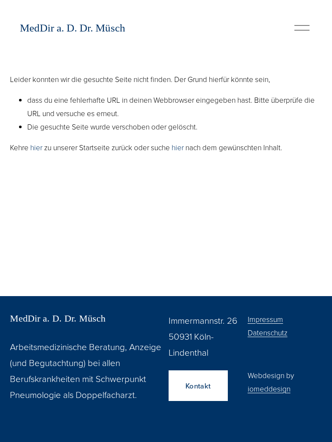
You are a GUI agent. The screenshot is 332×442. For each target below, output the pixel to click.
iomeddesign (269, 388)
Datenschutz (267, 332)
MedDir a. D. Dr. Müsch (72, 28)
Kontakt (198, 386)
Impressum (265, 319)
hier (36, 147)
